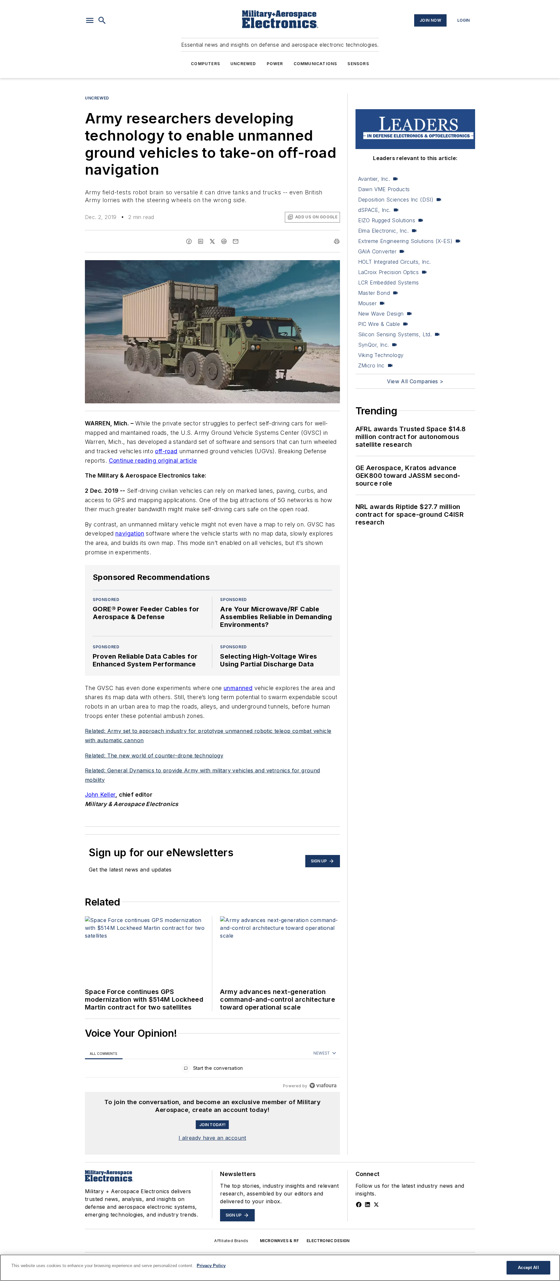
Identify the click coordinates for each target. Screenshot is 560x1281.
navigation (129, 533)
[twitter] (212, 241)
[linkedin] (200, 241)
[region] (212, 1069)
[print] (336, 241)
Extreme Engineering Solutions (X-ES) (405, 241)
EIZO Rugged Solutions (386, 220)
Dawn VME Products (384, 189)
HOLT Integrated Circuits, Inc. (394, 262)
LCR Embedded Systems (388, 282)
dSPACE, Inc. (374, 210)
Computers (205, 63)
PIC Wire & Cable (379, 324)
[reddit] (224, 241)
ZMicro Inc (371, 365)
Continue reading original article (153, 460)
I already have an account (212, 1138)
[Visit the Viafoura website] (323, 1085)
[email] (235, 241)
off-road (166, 451)
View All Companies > (415, 381)
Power (275, 63)
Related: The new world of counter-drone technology (154, 755)
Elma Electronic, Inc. (383, 230)
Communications (315, 63)
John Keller (100, 794)
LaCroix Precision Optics (388, 272)
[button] (90, 20)
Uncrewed (243, 63)
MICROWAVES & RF (279, 1240)
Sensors (358, 63)
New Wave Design (381, 313)
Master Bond (374, 293)
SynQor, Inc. (373, 344)
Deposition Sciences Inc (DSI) (396, 199)
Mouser (367, 303)
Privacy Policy (211, 1265)
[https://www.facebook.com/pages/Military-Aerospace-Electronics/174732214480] (359, 1204)
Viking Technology (381, 355)
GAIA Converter (377, 251)
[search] (102, 20)
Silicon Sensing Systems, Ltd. (395, 334)
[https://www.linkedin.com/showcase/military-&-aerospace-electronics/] (367, 1204)
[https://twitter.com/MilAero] (376, 1204)
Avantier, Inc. (374, 179)
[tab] (103, 1053)
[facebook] (189, 241)
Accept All (528, 1267)
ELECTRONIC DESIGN (328, 1240)
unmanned (238, 688)
